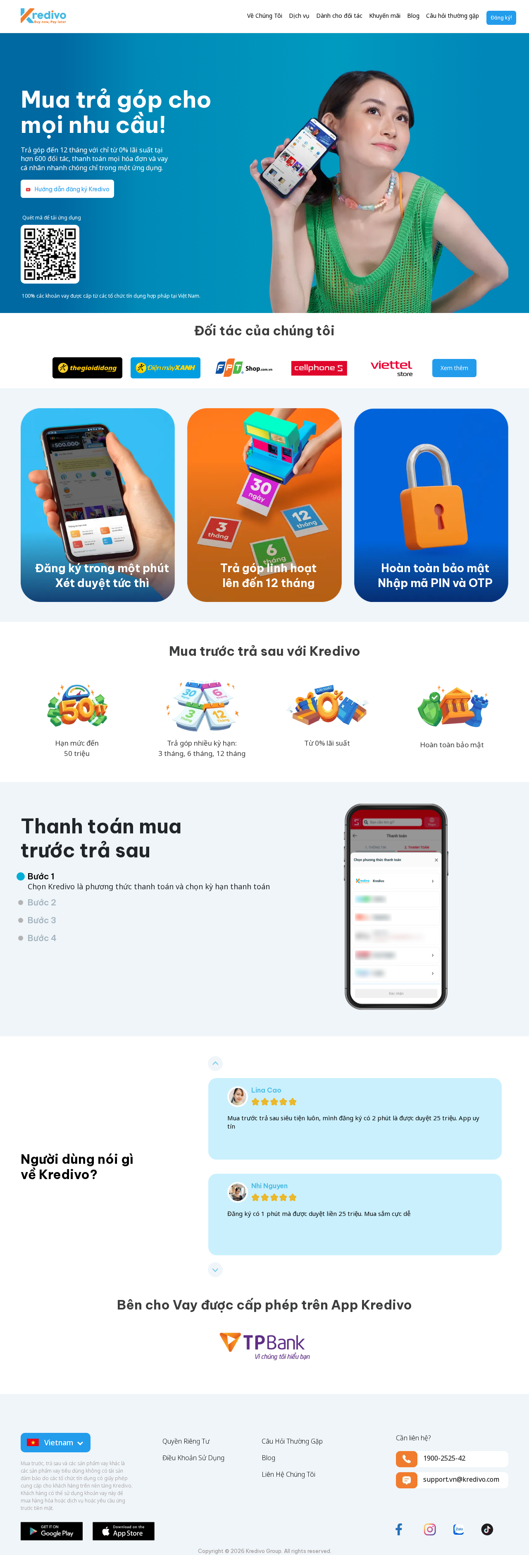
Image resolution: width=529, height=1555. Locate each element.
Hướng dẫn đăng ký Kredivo (71, 189)
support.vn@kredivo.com (461, 1479)
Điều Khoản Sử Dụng (193, 1457)
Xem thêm (454, 368)
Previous (215, 1063)
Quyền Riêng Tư (186, 1441)
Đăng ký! (501, 17)
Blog (268, 1457)
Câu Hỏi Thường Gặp (292, 1441)
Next (215, 1269)
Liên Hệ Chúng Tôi (288, 1474)
